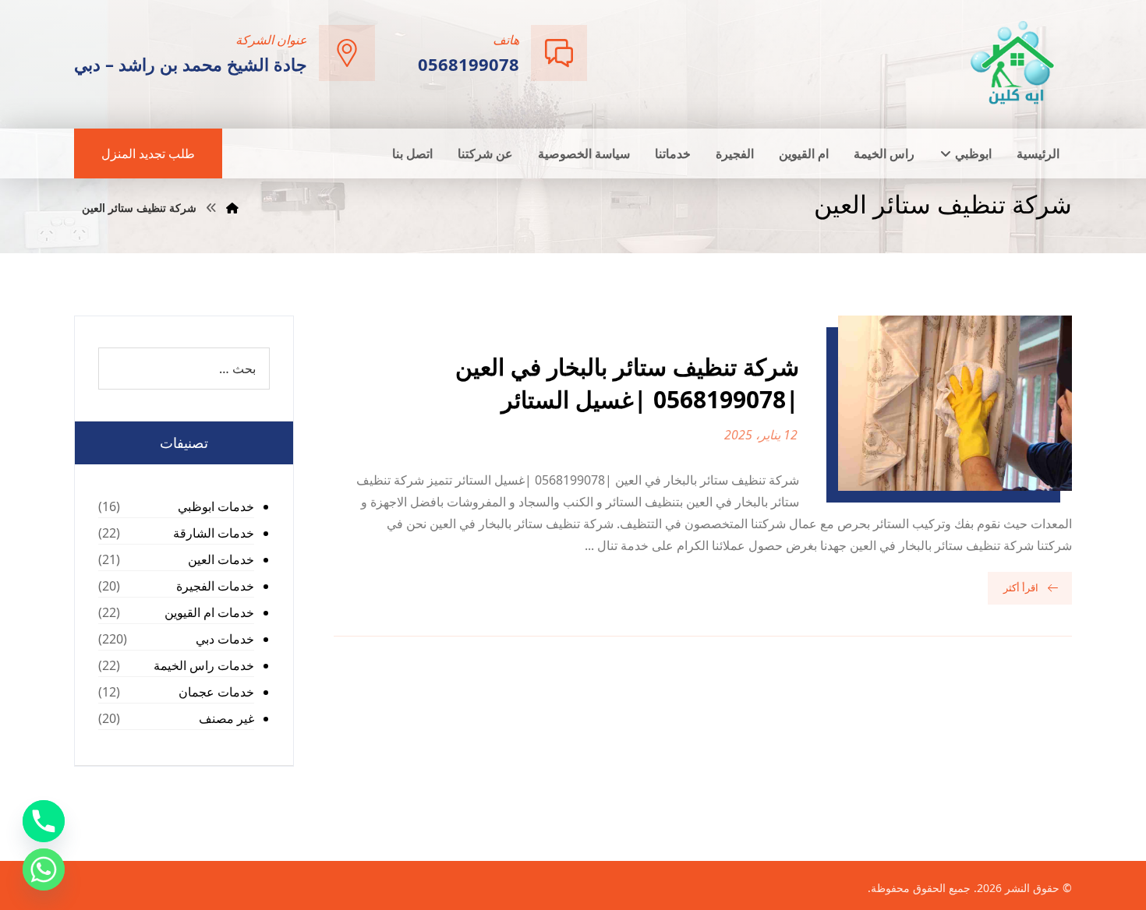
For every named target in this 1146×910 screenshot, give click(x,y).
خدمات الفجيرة (215, 585)
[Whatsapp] (44, 869)
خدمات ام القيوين (209, 612)
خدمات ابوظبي (216, 506)
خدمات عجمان (216, 691)
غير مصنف (226, 718)
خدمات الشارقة (213, 532)
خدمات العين (221, 559)
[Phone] (44, 821)
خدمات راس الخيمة (204, 665)
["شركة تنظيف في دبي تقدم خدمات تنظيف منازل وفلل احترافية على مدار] (1013, 63)
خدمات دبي (225, 638)
